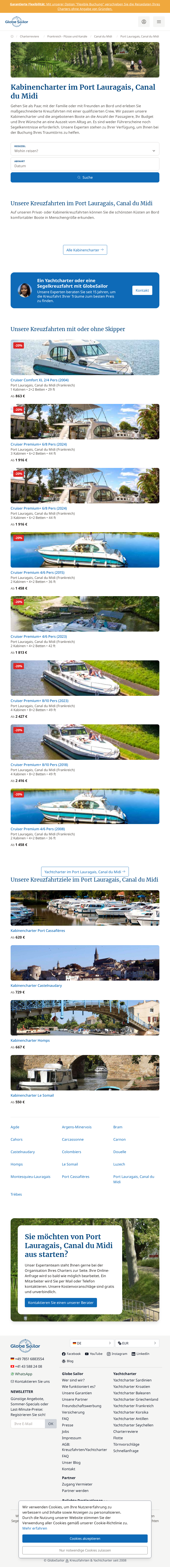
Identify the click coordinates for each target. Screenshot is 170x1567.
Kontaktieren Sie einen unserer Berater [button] (61, 1302)
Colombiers (71, 1151)
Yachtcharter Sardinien (132, 1380)
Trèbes (16, 1194)
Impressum (71, 1437)
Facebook (74, 1354)
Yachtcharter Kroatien (131, 1386)
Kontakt (142, 290)
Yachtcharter (96, 1449)
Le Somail (70, 1164)
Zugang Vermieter (77, 1484)
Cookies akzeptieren (85, 1538)
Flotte (118, 1437)
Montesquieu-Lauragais (30, 1176)
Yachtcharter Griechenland (135, 1399)
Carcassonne (73, 1139)
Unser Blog (71, 1462)
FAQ (65, 1418)
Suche (88, 177)
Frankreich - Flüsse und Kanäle (67, 36)
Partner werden (75, 1490)
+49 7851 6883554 (29, 1358)
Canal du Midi (103, 36)
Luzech (119, 1164)
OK (50, 1423)
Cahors (17, 1139)
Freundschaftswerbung (81, 1405)
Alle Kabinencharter (83, 250)
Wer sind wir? (73, 1380)
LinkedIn (143, 1354)
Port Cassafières (75, 1176)
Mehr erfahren (34, 1528)
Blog (70, 1361)
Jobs (65, 1431)
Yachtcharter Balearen (132, 1393)
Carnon (119, 1139)
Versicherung (73, 1412)
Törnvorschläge (126, 1444)
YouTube (96, 1354)
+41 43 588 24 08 (28, 1366)
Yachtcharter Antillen (130, 1418)
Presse (67, 1425)
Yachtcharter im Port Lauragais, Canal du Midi (83, 871)
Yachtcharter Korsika (130, 1412)
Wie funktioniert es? (78, 1386)
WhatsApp (23, 1373)
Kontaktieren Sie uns (32, 1381)
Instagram (119, 1354)
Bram (117, 1127)
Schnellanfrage (126, 1450)
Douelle (119, 1151)
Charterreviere (29, 36)
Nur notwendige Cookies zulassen (85, 1550)
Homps (17, 1164)
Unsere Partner (75, 1399)
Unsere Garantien (77, 1393)
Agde (15, 1127)
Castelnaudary (23, 1151)
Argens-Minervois (77, 1127)
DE (79, 1343)
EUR (125, 1343)
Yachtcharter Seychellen (133, 1425)
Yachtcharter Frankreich (133, 1405)
